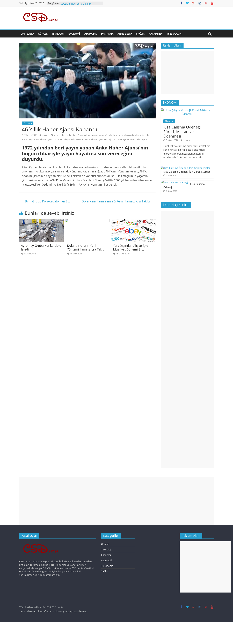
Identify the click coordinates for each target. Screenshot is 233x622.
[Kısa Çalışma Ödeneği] (174, 182)
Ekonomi (74, 33)
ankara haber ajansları (96, 139)
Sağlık (140, 33)
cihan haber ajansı (139, 139)
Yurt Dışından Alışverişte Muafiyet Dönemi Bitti (130, 247)
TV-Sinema (107, 565)
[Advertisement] (187, 72)
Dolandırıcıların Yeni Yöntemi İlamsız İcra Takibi (118, 201)
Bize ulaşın (174, 33)
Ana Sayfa (27, 33)
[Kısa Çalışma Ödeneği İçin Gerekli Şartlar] (185, 168)
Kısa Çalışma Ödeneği (73, 3)
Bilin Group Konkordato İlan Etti (45, 201)
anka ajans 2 (73, 135)
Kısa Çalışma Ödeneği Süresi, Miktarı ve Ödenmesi (182, 131)
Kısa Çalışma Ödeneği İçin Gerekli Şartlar (186, 171)
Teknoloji (58, 33)
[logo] (41, 543)
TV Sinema (107, 33)
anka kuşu (65, 139)
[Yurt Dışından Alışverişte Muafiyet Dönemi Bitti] (133, 221)
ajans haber (59, 135)
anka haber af (100, 135)
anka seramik (77, 139)
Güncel (43, 33)
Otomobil (90, 33)
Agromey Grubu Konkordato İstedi (41, 247)
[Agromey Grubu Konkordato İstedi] (41, 221)
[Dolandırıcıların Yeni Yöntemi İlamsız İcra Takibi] (87, 221)
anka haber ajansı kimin (47, 139)
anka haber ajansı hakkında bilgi (123, 135)
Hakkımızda (156, 33)
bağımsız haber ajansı (118, 139)
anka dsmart (86, 135)
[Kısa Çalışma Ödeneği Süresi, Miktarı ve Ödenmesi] (187, 110)
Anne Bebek (125, 33)
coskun (46, 135)
